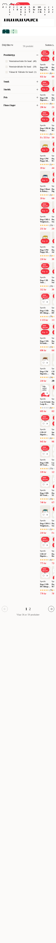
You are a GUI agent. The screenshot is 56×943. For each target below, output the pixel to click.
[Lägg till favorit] (43, 302)
